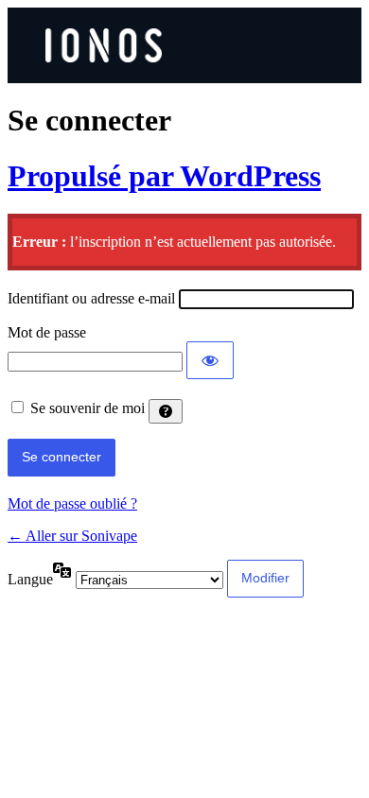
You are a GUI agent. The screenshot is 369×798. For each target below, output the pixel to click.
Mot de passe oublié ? (72, 503)
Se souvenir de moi (87, 408)
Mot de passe (47, 332)
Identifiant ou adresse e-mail (91, 298)
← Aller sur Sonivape (72, 536)
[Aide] (166, 411)
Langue (30, 579)
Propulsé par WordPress (164, 176)
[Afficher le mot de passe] (210, 360)
